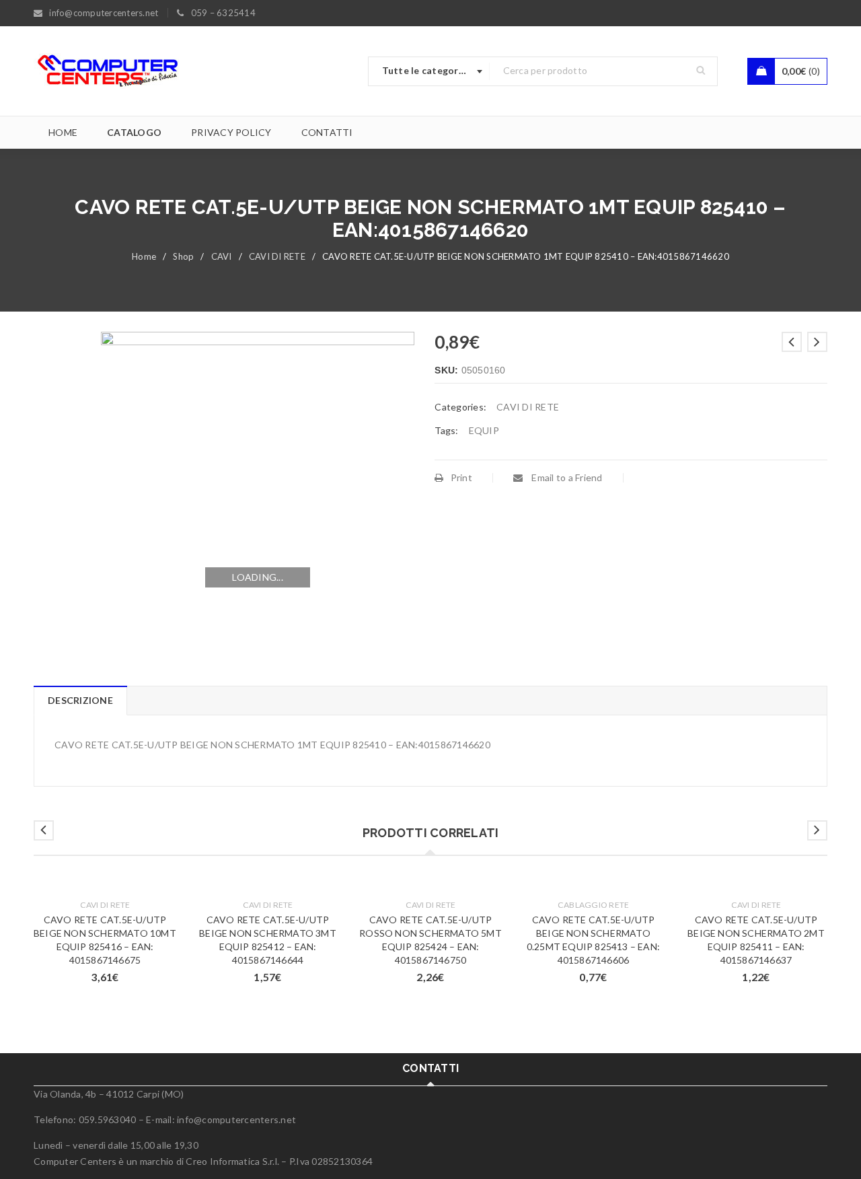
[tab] (80, 700)
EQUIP (484, 430)
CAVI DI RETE (277, 256)
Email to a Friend (566, 477)
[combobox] (429, 71)
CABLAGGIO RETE (594, 905)
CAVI (221, 256)
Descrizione (80, 700)
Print (461, 477)
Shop (183, 256)
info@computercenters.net (236, 1119)
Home (144, 256)
